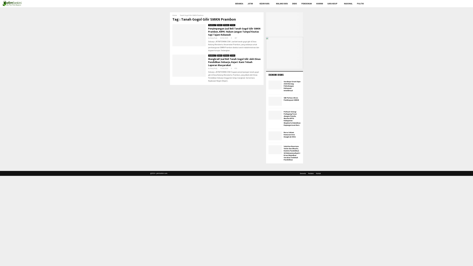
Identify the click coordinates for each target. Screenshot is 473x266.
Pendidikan (306, 4)
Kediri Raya (264, 4)
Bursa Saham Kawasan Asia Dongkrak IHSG (290, 134)
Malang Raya (282, 4)
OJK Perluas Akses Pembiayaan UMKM (291, 98)
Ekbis (294, 4)
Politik (360, 4)
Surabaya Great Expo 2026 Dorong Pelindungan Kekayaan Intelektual (292, 86)
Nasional (348, 4)
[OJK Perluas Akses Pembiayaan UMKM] (275, 101)
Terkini (233, 25)
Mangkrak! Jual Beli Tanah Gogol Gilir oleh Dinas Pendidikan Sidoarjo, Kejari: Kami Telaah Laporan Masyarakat (234, 62)
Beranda (239, 4)
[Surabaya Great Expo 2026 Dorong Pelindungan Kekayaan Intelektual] (275, 85)
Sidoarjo (226, 25)
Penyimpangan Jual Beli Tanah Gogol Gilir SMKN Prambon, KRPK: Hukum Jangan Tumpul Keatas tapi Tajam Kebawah (234, 32)
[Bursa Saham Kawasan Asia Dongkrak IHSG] (275, 135)
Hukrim (319, 4)
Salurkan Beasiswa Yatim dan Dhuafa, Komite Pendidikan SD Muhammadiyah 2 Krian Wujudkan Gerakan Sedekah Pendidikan (292, 153)
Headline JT (212, 25)
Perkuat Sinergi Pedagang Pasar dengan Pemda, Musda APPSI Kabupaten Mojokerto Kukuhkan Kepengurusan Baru (292, 118)
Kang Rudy (213, 38)
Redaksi (311, 173)
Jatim (250, 4)
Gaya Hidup (332, 4)
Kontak (318, 173)
